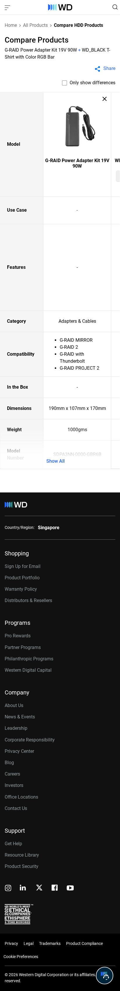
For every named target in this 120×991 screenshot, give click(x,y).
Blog (9, 762)
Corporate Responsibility (30, 740)
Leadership (16, 728)
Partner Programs (23, 647)
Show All (55, 461)
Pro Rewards (18, 636)
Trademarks (50, 943)
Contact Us (16, 808)
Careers (12, 774)
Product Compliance (84, 943)
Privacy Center (19, 751)
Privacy (11, 943)
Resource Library (22, 855)
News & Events (20, 717)
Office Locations (21, 797)
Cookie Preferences (20, 956)
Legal (28, 943)
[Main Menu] (8, 7)
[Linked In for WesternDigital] (23, 888)
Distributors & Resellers (28, 600)
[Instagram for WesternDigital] (8, 888)
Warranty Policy (21, 589)
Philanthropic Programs (29, 659)
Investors (14, 785)
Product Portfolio (22, 577)
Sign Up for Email (22, 566)
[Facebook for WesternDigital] (55, 888)
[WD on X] (39, 888)
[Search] (115, 7)
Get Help (13, 843)
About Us (14, 705)
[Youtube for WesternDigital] (70, 888)
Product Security (21, 866)
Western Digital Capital (28, 670)
